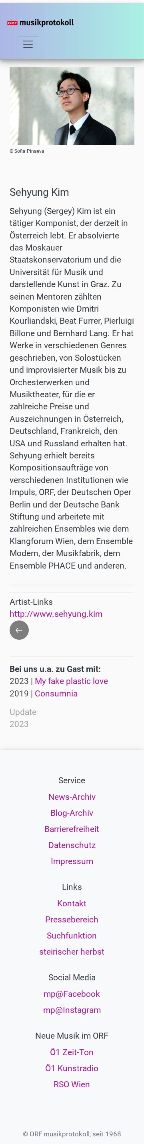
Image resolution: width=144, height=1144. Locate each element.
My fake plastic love (71, 681)
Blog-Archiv (71, 813)
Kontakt (71, 903)
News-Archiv (72, 797)
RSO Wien (72, 1084)
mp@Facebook (72, 994)
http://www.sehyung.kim (56, 614)
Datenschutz (72, 845)
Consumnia (56, 693)
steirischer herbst (71, 952)
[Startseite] (52, 23)
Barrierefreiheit (71, 829)
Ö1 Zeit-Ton (72, 1052)
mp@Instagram (72, 1010)
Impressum (72, 861)
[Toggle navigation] (28, 44)
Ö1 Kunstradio (71, 1068)
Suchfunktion (72, 936)
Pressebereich (71, 919)
